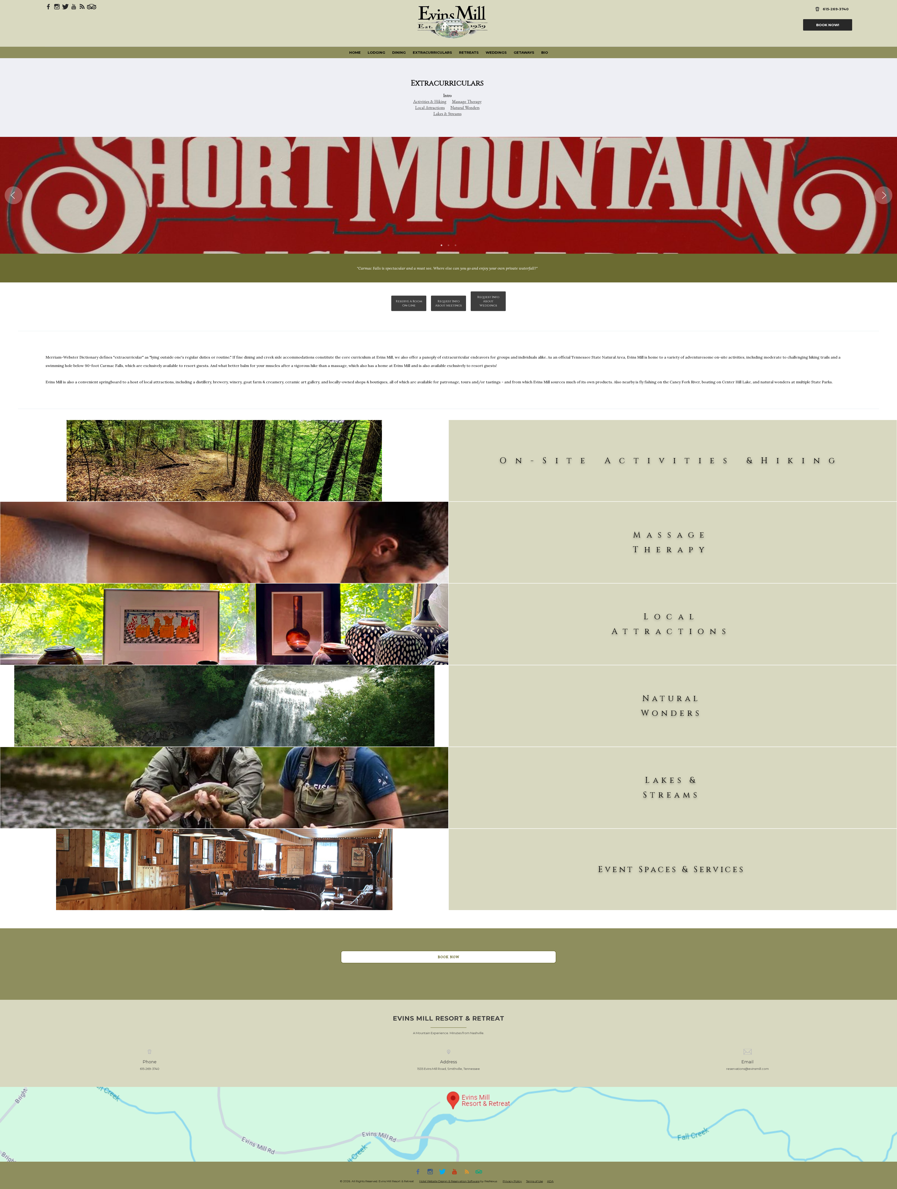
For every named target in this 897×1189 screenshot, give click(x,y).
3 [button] (455, 245)
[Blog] (82, 6)
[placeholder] (224, 542)
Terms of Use (534, 1181)
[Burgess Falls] (224, 706)
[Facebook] (48, 6)
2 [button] (448, 245)
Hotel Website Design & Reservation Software (449, 1181)
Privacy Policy (512, 1181)
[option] (448, 195)
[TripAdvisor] (91, 6)
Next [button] (883, 195)
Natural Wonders (465, 107)
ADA (550, 1181)
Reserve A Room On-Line (409, 303)
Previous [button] (13, 195)
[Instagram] (57, 6)
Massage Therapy (467, 101)
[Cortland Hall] (224, 869)
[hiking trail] (224, 461)
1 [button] (441, 245)
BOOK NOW (448, 957)
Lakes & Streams (447, 113)
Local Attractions (430, 107)
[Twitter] (65, 6)
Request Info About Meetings (448, 303)
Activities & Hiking (429, 101)
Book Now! (827, 25)
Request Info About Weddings (488, 301)
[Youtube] (74, 6)
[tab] (441, 245)
